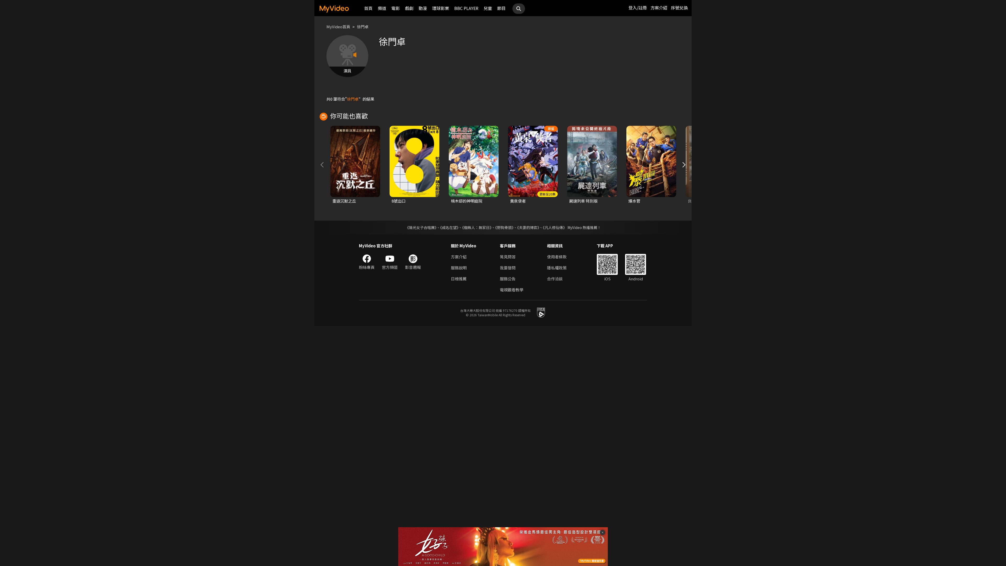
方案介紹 (658, 7)
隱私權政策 (557, 267)
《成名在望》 (449, 227)
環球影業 (440, 8)
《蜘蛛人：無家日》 (476, 227)
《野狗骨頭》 (504, 227)
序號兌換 (679, 7)
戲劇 (409, 8)
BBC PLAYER (466, 8)
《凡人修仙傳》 (555, 227)
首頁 (368, 8)
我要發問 (508, 267)
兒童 (488, 8)
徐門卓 (363, 26)
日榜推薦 (459, 278)
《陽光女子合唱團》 (420, 227)
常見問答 (508, 256)
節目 (501, 8)
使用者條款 (557, 256)
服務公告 (508, 278)
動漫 (423, 8)
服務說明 (459, 267)
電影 (395, 8)
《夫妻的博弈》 (528, 227)
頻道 (382, 8)
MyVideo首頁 (338, 26)
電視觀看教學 (511, 289)
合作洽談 (555, 278)
